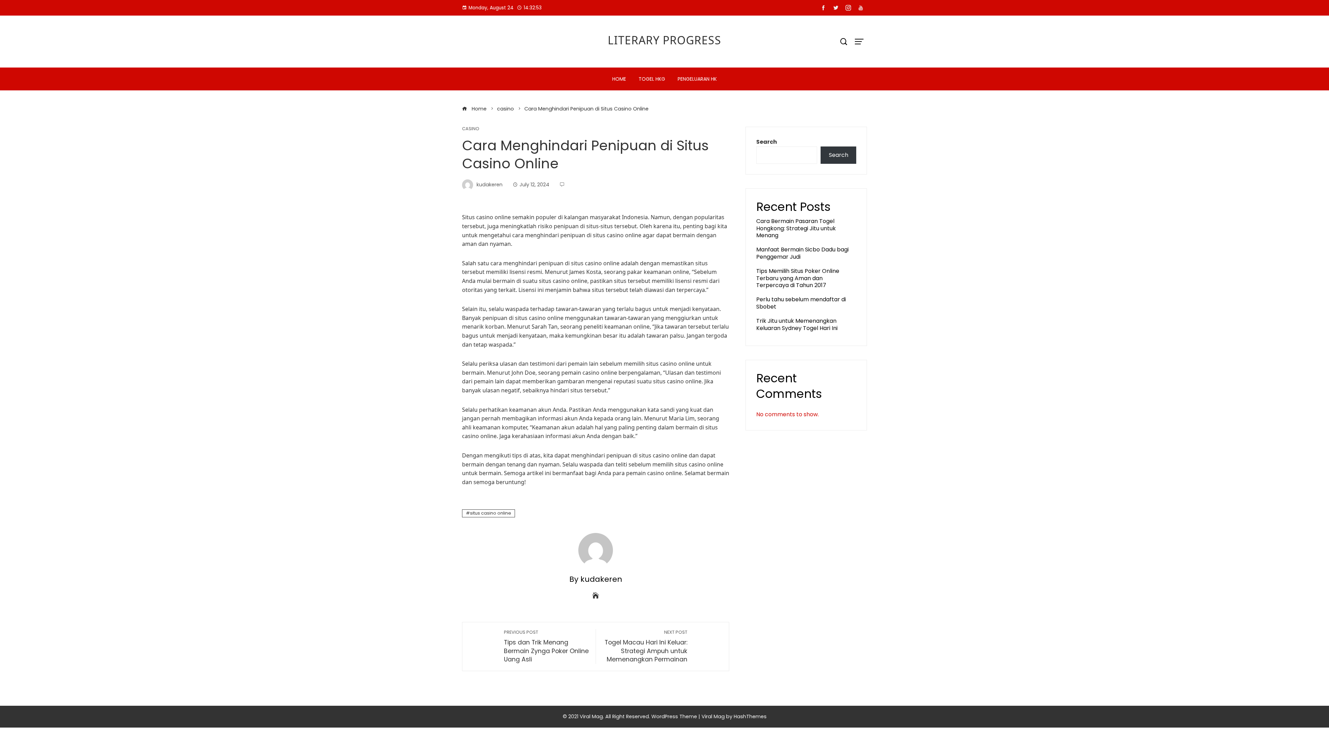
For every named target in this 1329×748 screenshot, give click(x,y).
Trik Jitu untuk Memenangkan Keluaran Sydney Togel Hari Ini (797, 324)
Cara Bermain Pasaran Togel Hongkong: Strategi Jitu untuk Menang (796, 228)
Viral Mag (713, 716)
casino (470, 129)
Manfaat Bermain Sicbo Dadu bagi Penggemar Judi (802, 253)
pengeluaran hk (697, 78)
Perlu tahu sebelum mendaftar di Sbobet (801, 303)
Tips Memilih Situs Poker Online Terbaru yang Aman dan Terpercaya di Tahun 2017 (797, 278)
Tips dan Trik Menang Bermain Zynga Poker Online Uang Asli (546, 646)
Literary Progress (664, 40)
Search (766, 142)
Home (619, 78)
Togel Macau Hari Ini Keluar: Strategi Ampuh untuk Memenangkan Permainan (646, 646)
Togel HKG (652, 78)
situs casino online (490, 513)
